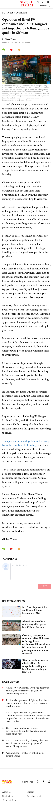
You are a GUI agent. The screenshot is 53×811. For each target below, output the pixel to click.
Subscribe (43, 5)
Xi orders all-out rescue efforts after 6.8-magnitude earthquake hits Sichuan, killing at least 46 (35, 665)
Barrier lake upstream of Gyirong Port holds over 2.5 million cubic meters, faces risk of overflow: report (27, 703)
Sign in (40, 2)
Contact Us (7, 796)
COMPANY (21, 12)
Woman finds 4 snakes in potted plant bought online (25, 754)
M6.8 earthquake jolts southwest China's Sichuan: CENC (34, 610)
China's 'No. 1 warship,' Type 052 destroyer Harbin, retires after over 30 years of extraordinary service (27, 690)
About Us (6, 791)
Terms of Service (10, 800)
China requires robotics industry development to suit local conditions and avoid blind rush (26, 731)
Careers (30, 791)
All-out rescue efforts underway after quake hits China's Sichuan (34, 624)
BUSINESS (7, 12)
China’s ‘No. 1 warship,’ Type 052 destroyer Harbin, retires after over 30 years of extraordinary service (27, 743)
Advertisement (33, 796)
